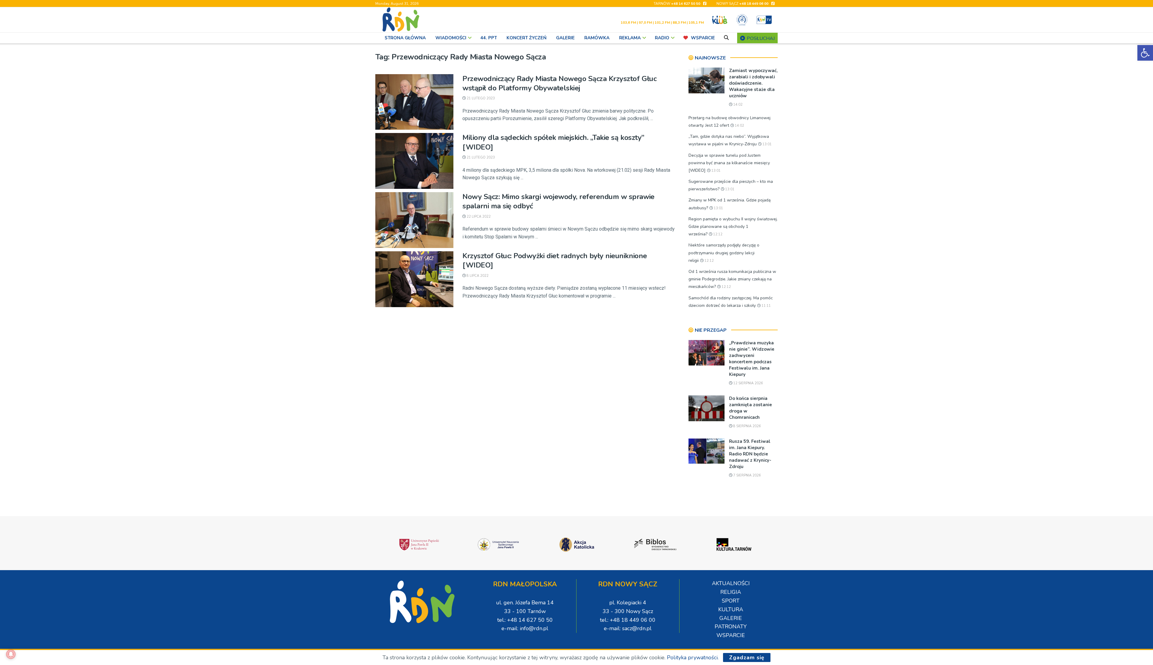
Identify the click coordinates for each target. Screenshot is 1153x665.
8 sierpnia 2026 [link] (746, 426)
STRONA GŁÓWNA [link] (405, 38)
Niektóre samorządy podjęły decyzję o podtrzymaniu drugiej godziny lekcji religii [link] (723, 252)
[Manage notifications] (11, 654)
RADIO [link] (662, 38)
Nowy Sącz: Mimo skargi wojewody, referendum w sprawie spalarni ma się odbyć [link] (558, 201)
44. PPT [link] (488, 38)
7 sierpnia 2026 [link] (746, 475)
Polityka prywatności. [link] (693, 657)
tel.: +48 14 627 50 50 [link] (525, 620)
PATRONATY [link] (731, 626)
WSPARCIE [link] (703, 38)
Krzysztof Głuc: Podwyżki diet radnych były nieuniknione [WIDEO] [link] (554, 260)
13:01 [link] (766, 144)
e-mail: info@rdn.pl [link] (524, 628)
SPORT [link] (731, 600)
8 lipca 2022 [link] (477, 276)
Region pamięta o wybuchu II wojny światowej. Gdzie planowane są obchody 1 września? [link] (733, 226)
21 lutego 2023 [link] (480, 98)
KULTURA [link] (730, 609)
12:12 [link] (717, 234)
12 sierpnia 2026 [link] (747, 383)
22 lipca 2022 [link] (478, 216)
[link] (1145, 53)
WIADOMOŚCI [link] (450, 38)
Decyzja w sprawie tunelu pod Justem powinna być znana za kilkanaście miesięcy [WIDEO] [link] (729, 163)
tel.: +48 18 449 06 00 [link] (627, 620)
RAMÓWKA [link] (597, 38)
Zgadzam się (746, 657)
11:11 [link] (766, 306)
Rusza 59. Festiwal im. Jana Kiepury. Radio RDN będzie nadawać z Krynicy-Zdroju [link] (750, 454)
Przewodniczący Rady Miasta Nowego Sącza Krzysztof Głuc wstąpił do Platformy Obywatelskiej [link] (559, 83)
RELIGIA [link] (730, 592)
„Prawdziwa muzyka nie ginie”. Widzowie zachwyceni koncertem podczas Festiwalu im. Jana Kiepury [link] (751, 358)
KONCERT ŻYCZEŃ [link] (526, 38)
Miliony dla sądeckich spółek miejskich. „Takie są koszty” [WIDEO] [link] (553, 142)
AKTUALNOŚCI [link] (731, 583)
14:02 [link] (737, 104)
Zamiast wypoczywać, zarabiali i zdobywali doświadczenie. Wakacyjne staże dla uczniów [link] (753, 83)
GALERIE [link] (565, 38)
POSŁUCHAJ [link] (760, 38)
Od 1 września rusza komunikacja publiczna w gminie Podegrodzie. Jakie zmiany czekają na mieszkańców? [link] (732, 279)
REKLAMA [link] (630, 38)
